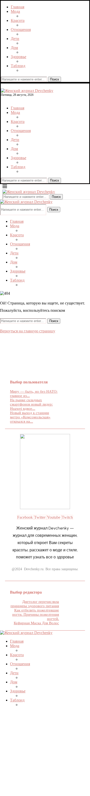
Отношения (21, 29)
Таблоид (18, 66)
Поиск (54, 79)
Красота (17, 20)
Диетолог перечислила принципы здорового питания (34, 604)
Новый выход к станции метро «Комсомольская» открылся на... (30, 417)
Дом (14, 48)
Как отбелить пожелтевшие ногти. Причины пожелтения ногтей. (35, 614)
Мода (15, 11)
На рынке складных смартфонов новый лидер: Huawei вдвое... (31, 404)
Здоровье (18, 57)
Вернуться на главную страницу (27, 331)
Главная (17, 7)
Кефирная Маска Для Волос (36, 623)
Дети (15, 38)
